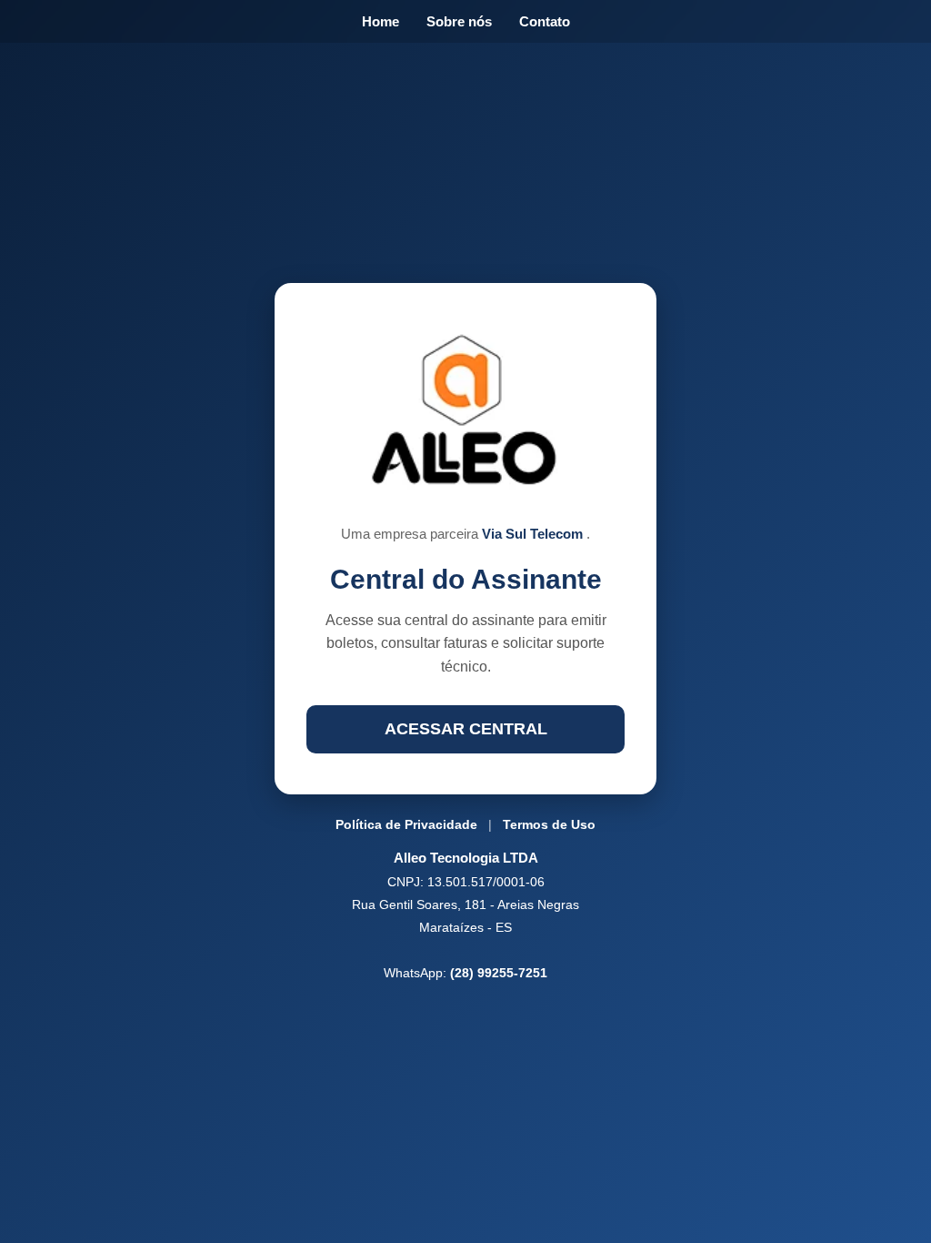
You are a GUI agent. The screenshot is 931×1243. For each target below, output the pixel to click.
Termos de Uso (549, 824)
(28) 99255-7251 (498, 972)
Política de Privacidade (406, 824)
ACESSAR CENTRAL (466, 729)
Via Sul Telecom (534, 533)
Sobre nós (459, 21)
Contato (544, 21)
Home (380, 21)
